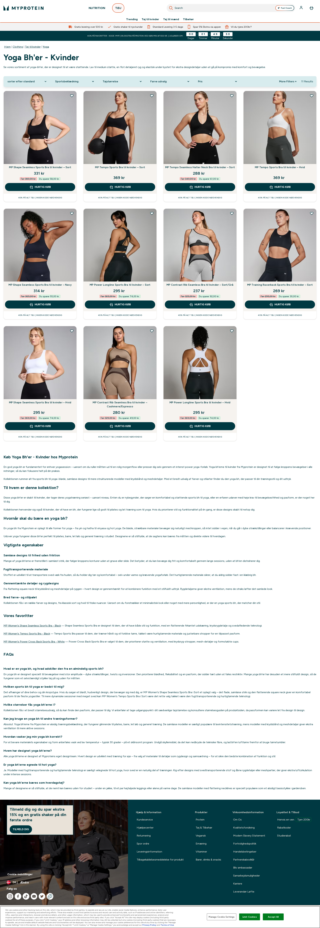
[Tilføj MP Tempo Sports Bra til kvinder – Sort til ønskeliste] (151, 95)
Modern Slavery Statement (249, 835)
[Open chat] (50, 896)
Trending (132, 19)
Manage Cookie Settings (221, 917)
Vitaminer (201, 851)
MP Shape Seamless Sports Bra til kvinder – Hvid (40, 402)
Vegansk (201, 835)
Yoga (46, 46)
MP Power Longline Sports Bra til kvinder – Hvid (200, 402)
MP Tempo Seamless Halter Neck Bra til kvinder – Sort (200, 167)
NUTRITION (97, 8)
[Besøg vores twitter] (42, 896)
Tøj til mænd (171, 19)
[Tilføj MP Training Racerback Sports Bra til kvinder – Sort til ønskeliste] (311, 213)
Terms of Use (167, 925)
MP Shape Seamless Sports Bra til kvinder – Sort (40, 167)
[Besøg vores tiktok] (26, 896)
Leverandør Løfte (243, 891)
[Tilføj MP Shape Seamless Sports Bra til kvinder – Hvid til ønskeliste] (71, 331)
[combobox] (231, 8)
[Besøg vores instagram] (10, 896)
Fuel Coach (286, 8)
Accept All (273, 917)
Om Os (237, 819)
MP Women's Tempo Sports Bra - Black (27, 633)
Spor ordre (143, 843)
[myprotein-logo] (24, 8)
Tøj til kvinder (150, 19)
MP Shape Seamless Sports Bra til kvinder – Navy (40, 284)
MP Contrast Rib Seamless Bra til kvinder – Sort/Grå (199, 284)
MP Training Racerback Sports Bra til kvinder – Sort (280, 284)
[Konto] (301, 8)
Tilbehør (188, 19)
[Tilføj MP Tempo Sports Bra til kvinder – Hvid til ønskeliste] (311, 95)
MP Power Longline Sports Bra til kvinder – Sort (120, 284)
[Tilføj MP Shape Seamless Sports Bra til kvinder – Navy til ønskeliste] (71, 213)
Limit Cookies (249, 917)
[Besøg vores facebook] (18, 896)
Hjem (7, 46)
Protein (200, 819)
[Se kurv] (311, 8)
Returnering (144, 835)
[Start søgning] (171, 8)
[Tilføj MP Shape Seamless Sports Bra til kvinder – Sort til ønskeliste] (71, 95)
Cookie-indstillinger (20, 874)
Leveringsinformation (149, 851)
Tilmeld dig (21, 829)
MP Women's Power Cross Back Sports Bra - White (34, 641)
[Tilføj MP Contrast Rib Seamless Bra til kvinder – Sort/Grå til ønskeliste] (231, 213)
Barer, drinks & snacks (208, 859)
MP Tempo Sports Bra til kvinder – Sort (120, 167)
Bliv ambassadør (242, 867)
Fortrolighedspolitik (244, 843)
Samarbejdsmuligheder (246, 875)
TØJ (118, 8)
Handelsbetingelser (244, 851)
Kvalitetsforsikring (244, 827)
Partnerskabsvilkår (243, 859)
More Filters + (287, 81)
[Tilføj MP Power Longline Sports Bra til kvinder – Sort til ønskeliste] (151, 213)
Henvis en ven (293, 819)
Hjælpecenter (145, 827)
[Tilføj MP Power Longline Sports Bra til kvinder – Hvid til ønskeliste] (231, 331)
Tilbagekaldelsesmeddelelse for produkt (160, 859)
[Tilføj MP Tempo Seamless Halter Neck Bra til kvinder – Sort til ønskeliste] (231, 95)
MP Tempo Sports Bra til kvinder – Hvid (280, 167)
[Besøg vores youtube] (34, 896)
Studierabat (284, 835)
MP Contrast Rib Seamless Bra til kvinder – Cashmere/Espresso (120, 404)
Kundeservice (145, 819)
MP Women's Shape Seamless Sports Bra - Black (32, 625)
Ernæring (201, 843)
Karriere (237, 883)
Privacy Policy (149, 925)
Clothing (18, 46)
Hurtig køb (43, 187)
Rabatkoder (284, 827)
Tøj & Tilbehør (204, 827)
